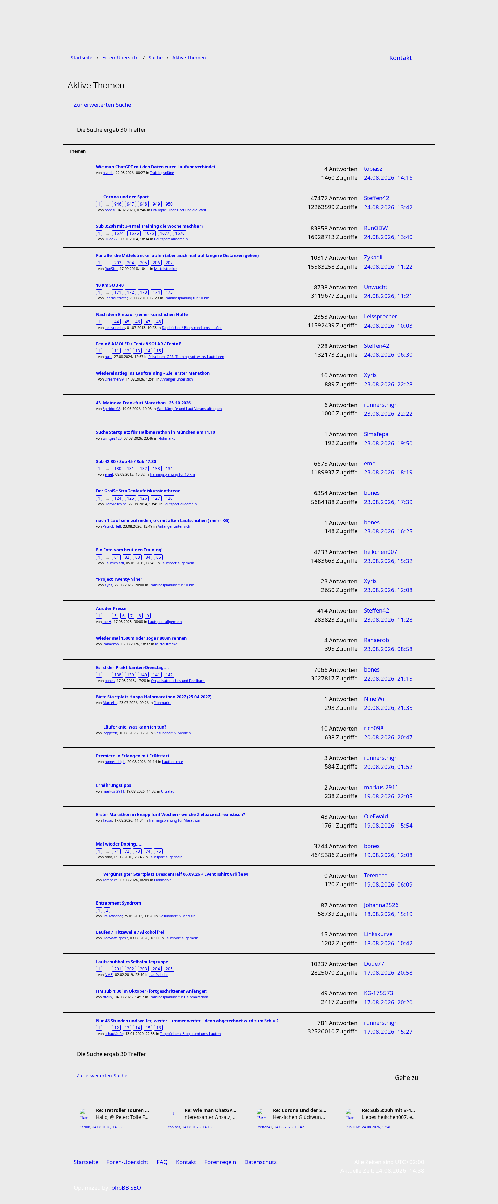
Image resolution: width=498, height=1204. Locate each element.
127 (156, 498)
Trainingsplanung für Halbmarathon (178, 997)
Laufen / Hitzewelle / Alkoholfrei (130, 932)
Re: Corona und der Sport (300, 1110)
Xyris (370, 375)
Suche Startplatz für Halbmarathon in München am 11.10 (155, 432)
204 (130, 262)
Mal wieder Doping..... (119, 844)
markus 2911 (113, 791)
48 (158, 321)
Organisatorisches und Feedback (178, 680)
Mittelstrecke (165, 268)
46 (137, 321)
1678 (180, 233)
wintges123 (112, 438)
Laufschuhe (158, 974)
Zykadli (373, 257)
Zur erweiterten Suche (102, 105)
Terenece (110, 880)
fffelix (107, 997)
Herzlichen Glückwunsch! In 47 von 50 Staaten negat (300, 1117)
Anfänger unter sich (176, 379)
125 (130, 498)
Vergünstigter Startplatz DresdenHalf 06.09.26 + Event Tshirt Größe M (175, 874)
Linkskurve (378, 934)
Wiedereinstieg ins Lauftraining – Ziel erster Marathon (153, 373)
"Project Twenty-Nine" (119, 579)
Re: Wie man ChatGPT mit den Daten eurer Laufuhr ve (212, 1110)
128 (169, 498)
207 (169, 262)
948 (143, 204)
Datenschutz (260, 1162)
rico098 (374, 728)
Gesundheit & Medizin (172, 733)
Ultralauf (168, 791)
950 (169, 204)
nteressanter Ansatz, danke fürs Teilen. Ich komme (212, 1117)
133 (156, 468)
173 (143, 292)
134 (169, 468)
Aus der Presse (111, 608)
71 (116, 851)
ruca (108, 356)
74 (148, 851)
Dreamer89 (114, 379)
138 (117, 674)
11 (116, 350)
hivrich (108, 172)
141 (156, 674)
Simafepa (376, 434)
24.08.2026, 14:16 (197, 1127)
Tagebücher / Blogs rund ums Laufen (192, 327)
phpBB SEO (126, 1187)
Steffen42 (376, 198)
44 (116, 321)
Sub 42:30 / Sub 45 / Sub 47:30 (126, 461)
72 (127, 851)
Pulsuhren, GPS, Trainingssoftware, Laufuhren (186, 356)
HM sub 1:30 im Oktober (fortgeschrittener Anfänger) (151, 991)
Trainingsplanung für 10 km (186, 298)
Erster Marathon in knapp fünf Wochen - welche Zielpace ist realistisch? (170, 814)
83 (137, 557)
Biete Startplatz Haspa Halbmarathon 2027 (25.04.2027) (153, 697)
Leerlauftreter (116, 298)
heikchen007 (380, 552)
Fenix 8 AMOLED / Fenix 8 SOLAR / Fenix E (138, 344)
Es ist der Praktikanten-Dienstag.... (132, 668)
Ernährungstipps (113, 785)
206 (156, 262)
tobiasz (373, 168)
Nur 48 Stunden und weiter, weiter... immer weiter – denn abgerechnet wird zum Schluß (187, 1021)
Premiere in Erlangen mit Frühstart (132, 756)
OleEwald (376, 816)
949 (156, 204)
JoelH (107, 621)
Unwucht (375, 287)
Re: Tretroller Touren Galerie (123, 1110)
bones (110, 210)
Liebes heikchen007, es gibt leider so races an (389, 1117)
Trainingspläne (162, 172)
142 (169, 674)
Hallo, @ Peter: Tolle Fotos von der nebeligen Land (123, 1117)
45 (127, 321)
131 (130, 468)
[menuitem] (400, 58)
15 (158, 350)
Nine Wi (374, 698)
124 (117, 498)
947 (130, 204)
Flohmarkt (166, 438)
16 (158, 1027)
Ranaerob (111, 644)
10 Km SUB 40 (110, 285)
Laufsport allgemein (171, 239)
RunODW (376, 228)
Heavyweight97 (115, 938)
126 (143, 498)
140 (143, 674)
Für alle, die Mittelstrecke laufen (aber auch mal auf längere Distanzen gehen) (177, 255)
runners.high (381, 404)
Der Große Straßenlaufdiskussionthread (138, 491)
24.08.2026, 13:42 (289, 1127)
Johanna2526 (381, 905)
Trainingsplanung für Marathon (174, 820)
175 (169, 292)
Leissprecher (115, 327)
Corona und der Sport (126, 197)
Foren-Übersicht (127, 1162)
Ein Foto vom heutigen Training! (129, 550)
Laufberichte (172, 761)
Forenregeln (220, 1162)
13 (137, 350)
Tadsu (107, 820)
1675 (134, 233)
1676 (149, 233)
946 (117, 204)
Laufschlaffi (114, 563)
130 (117, 468)
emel (109, 474)
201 (117, 968)
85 (158, 557)
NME (109, 974)
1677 (164, 233)
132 (143, 468)
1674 (119, 233)
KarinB (85, 1127)
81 (116, 557)
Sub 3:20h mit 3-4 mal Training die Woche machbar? (149, 226)
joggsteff (110, 733)
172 (130, 292)
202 (130, 968)
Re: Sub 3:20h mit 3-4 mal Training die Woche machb (389, 1110)
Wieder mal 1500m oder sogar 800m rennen (141, 638)
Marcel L (110, 702)
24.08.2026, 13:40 (376, 1127)
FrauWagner (112, 916)
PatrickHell (112, 526)
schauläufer (114, 1033)
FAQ (162, 1162)
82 (127, 557)
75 (158, 851)
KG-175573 (378, 993)
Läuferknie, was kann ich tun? (134, 727)
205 (143, 262)
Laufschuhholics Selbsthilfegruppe (132, 962)
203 (117, 262)
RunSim (111, 268)
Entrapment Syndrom (118, 903)
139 (130, 674)
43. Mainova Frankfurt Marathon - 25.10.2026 (143, 403)
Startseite (86, 1162)
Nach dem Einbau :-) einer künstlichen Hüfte (142, 314)
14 (148, 350)
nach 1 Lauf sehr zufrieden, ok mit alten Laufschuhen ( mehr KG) (162, 520)
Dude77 (111, 239)
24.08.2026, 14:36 (107, 1127)
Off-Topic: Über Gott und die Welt (178, 210)
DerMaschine (116, 504)
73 (137, 851)
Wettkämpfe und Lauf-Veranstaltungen (189, 408)
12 (127, 350)
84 (148, 557)
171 (117, 292)
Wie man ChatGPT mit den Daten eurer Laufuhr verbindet (155, 167)
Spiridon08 (111, 408)
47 (148, 321)
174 (156, 292)
